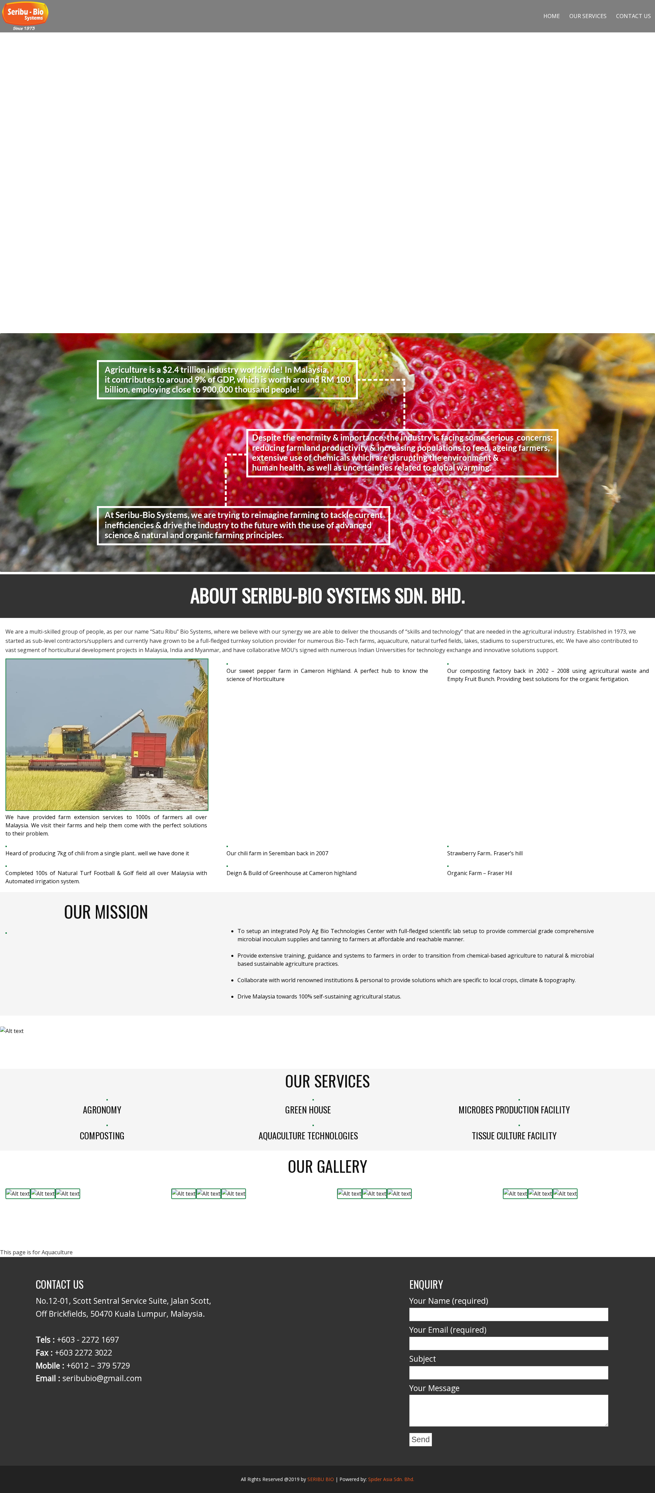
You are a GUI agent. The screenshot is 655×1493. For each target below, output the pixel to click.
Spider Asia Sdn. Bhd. (391, 1479)
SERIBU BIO (320, 1479)
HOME (551, 16)
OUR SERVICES (588, 16)
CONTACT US (633, 16)
